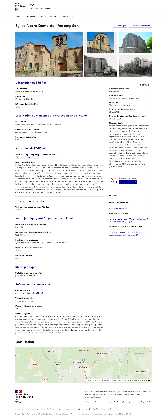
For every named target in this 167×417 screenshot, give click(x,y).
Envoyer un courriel (128, 182)
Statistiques (84, 409)
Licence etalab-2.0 (115, 414)
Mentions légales (20, 414)
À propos (53, 409)
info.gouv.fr (89, 402)
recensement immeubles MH (27, 293)
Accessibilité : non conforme (24, 409)
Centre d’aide (100, 409)
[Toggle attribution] (149, 380)
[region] (83, 365)
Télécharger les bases (68, 409)
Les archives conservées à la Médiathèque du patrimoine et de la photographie (126, 233)
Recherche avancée (48, 16)
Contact (42, 409)
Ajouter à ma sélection (141, 25)
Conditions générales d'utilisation (57, 414)
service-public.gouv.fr (107, 402)
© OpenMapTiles (117, 380)
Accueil (18, 16)
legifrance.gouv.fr (127, 402)
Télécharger (121, 25)
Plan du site (114, 409)
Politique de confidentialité (36, 414)
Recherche (31, 16)
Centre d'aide (67, 16)
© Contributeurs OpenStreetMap (135, 380)
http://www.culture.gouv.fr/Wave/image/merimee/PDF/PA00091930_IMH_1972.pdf (128, 220)
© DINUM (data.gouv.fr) (102, 380)
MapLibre (89, 380)
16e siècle (31, 157)
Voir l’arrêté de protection (119, 208)
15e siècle (19, 157)
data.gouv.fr (144, 402)
